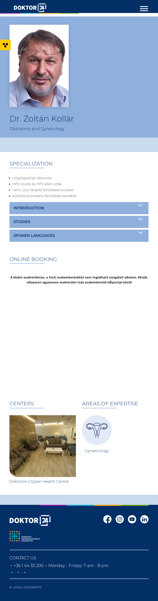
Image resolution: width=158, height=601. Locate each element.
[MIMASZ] (24, 536)
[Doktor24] (30, 520)
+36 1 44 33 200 (29, 565)
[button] (5, 45)
